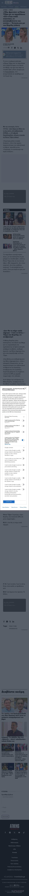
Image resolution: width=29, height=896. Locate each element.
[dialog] (14, 448)
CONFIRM (9, 501)
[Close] (26, 388)
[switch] (23, 420)
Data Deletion (5, 507)
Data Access (14, 507)
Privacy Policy (23, 507)
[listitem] (14, 417)
